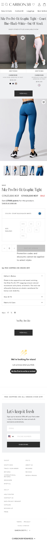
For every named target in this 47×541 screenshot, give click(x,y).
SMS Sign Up (8, 508)
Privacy (27, 522)
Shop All (7, 483)
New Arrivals (6, 11)
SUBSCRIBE (23, 444)
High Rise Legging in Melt (13, 77)
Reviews (29, 472)
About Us (29, 465)
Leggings (30, 11)
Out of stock (31, 248)
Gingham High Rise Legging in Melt (39, 78)
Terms (19, 522)
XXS (23, 224)
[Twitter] (11, 313)
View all (23, 93)
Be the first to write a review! (23, 371)
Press (6, 512)
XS (31, 224)
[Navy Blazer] (13, 83)
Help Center (9, 494)
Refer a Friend (31, 475)
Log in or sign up (9, 203)
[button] (23, 538)
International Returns (10, 476)
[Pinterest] (15, 312)
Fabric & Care (10, 302)
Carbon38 (19, 11)
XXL (23, 236)
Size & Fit (8, 297)
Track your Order (11, 468)
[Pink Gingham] (39, 85)
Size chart (8, 231)
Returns (7, 472)
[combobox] (11, 436)
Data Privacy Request (12, 501)
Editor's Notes (10, 276)
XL (37, 230)
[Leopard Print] (16, 83)
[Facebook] (8, 312)
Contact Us (8, 498)
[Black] (10, 83)
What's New (8, 465)
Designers (8, 480)
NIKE (4, 185)
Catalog (7, 505)
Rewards (29, 468)
